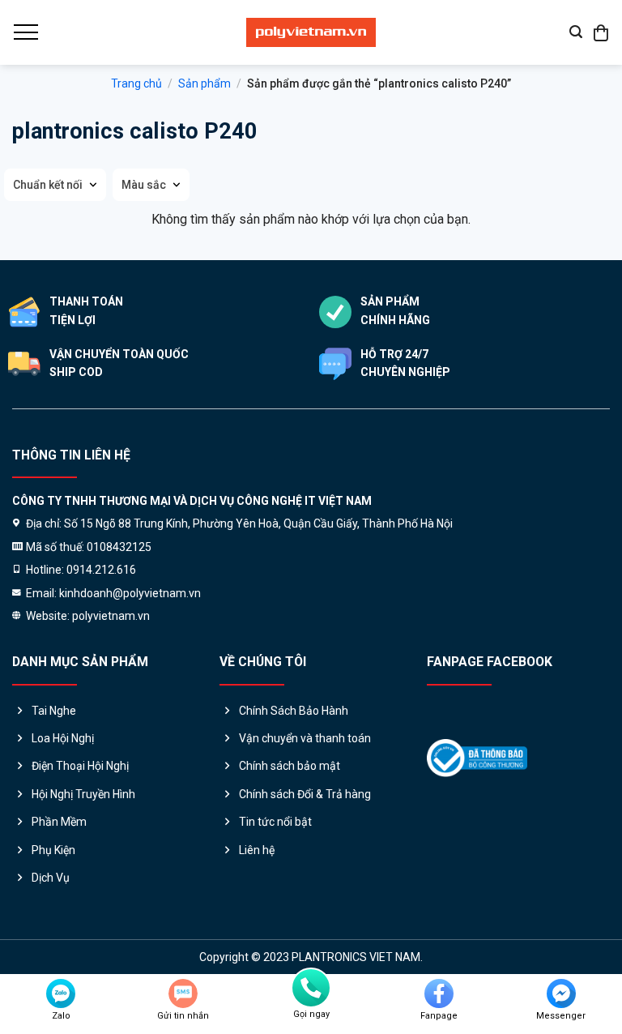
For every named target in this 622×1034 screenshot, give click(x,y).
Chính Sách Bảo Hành (293, 710)
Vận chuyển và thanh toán (305, 738)
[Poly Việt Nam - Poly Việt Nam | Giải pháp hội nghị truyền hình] (311, 32)
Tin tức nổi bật (275, 821)
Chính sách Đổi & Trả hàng (305, 794)
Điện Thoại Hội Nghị (80, 765)
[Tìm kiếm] (575, 32)
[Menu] (25, 32)
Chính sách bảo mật (289, 765)
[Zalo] (60, 993)
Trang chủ (136, 83)
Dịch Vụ (51, 877)
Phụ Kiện (53, 850)
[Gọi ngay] (311, 988)
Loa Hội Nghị (63, 738)
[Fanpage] (439, 993)
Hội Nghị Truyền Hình (83, 794)
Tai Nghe (54, 710)
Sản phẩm (204, 83)
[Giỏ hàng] (602, 32)
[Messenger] (561, 993)
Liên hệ (257, 850)
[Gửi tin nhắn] (183, 993)
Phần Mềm (59, 821)
